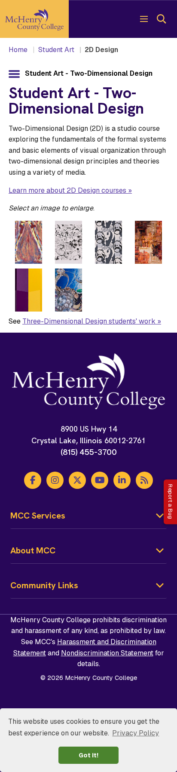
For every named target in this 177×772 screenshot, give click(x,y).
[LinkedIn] (122, 480)
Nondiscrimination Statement (107, 653)
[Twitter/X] (77, 480)
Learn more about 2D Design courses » (70, 190)
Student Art (56, 49)
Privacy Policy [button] (135, 733)
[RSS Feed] (144, 480)
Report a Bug (170, 502)
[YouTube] (99, 480)
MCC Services (37, 515)
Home (18, 49)
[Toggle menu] (144, 19)
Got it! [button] (88, 755)
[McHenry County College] (34, 19)
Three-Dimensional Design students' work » (91, 321)
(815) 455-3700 (89, 452)
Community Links (44, 585)
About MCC (32, 550)
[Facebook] (32, 480)
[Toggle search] (161, 19)
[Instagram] (55, 480)
